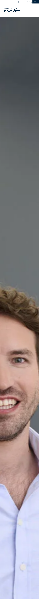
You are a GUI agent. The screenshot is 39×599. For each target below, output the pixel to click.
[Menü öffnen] (4, 1)
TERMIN (35, 1)
